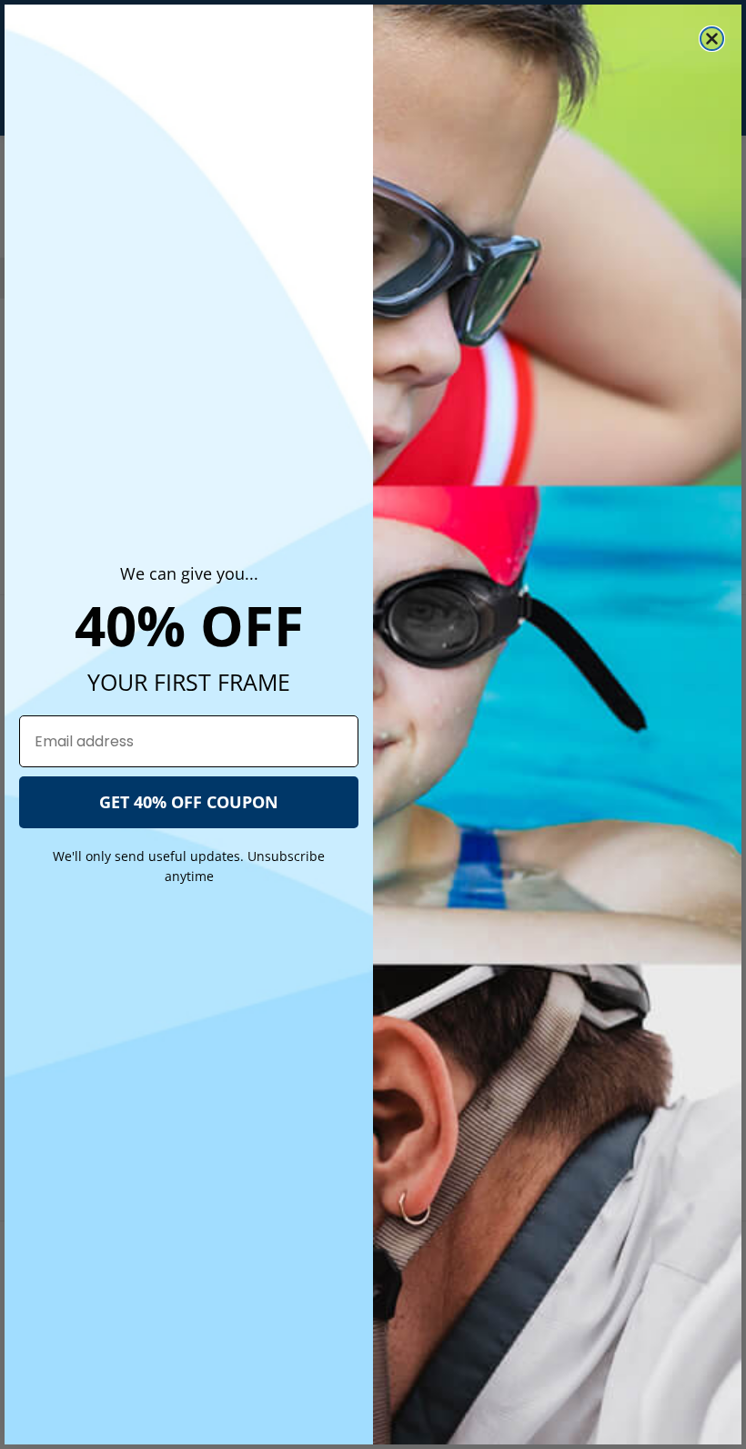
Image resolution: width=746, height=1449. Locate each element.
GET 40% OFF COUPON (188, 802)
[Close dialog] (712, 38)
